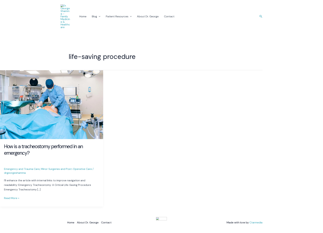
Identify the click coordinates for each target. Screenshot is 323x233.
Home (82, 16)
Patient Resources (117, 16)
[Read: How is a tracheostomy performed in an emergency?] (51, 104)
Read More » (11, 198)
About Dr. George (148, 16)
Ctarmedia (255, 222)
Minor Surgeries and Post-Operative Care (66, 169)
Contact (169, 16)
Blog (94, 16)
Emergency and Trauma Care (22, 169)
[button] (98, 16)
